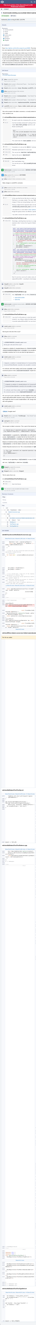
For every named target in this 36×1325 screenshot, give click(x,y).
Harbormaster (8, 170)
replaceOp (17, 299)
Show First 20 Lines (10, 538)
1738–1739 (7, 481)
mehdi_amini (8, 35)
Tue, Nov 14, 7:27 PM (13, 422)
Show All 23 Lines (20, 629)
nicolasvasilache (9, 29)
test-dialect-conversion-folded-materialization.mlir (22, 518)
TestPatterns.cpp (14, 524)
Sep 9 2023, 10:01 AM (9, 377)
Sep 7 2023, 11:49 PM (9, 358)
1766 (6, 154)
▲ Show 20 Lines (10, 585)
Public (14, 15)
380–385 (7, 161)
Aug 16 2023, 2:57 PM (9, 306)
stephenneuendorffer (23, 102)
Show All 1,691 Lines (20, 849)
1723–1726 (7, 149)
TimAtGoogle (22, 415)
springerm (7, 38)
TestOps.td (12, 522)
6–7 (6, 120)
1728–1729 (7, 152)
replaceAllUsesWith (20, 297)
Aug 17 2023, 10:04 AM (9, 311)
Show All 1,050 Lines (20, 538)
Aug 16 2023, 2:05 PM (9, 285)
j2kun (9, 19)
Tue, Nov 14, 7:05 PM (9, 408)
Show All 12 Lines (20, 1260)
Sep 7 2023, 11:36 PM (9, 338)
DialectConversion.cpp (14, 512)
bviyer (19, 88)
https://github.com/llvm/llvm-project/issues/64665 (17, 48)
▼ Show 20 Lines (30, 538)
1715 (6, 147)
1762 (6, 483)
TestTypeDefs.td (14, 526)
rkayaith (6, 284)
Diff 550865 (23, 175)
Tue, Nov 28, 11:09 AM (9, 469)
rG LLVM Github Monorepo (9, 75)
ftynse (6, 31)
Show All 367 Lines (20, 1292)
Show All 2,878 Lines (20, 794)
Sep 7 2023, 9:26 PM (9, 328)
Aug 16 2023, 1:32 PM (9, 176)
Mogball (7, 40)
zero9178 (30, 88)
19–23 (6, 122)
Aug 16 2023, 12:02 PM (9, 81)
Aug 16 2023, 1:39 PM (9, 189)
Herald (6, 84)
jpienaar (7, 36)
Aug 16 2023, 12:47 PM (9, 108)
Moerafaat (24, 88)
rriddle (6, 33)
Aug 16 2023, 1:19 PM (9, 171)
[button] (34, 2)
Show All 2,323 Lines (20, 585)
